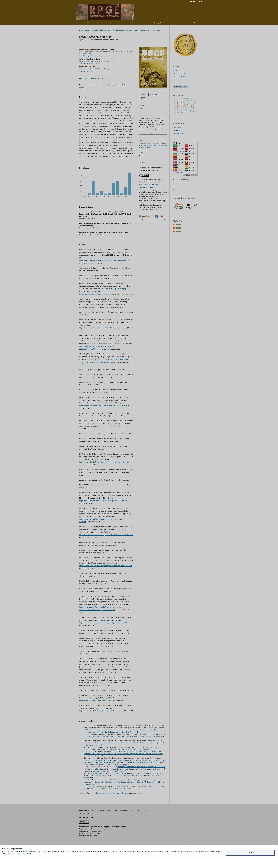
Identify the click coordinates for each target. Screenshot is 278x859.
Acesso (200, 2)
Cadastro (192, 2)
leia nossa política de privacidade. (21, 853)
